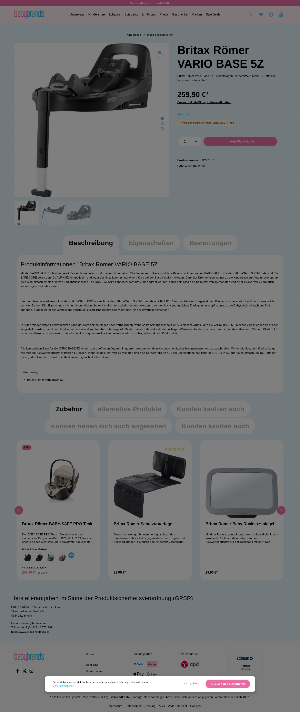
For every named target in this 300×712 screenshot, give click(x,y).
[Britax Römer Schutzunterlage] (150, 482)
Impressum (115, 706)
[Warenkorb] (281, 14)
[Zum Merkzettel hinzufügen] (159, 52)
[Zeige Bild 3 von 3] (162, 128)
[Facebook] (18, 672)
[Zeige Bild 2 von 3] (162, 123)
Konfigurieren (191, 683)
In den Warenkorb (240, 141)
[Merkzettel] (261, 14)
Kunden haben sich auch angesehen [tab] (108, 426)
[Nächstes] (281, 510)
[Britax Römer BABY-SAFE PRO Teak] (58, 482)
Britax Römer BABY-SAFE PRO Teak (57, 524)
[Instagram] (31, 672)
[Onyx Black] (28, 557)
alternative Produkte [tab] (129, 409)
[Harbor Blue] (51, 557)
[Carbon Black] (39, 557)
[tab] (91, 247)
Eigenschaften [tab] (151, 243)
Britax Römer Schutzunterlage (143, 524)
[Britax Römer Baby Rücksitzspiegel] (242, 482)
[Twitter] (25, 672)
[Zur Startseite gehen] (29, 14)
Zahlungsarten (142, 654)
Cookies (195, 706)
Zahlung (150, 706)
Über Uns (92, 664)
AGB (162, 706)
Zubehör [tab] (69, 409)
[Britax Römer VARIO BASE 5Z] (91, 120)
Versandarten (190, 654)
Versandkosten (121, 697)
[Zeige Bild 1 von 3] (162, 118)
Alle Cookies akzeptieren (228, 683)
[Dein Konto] (271, 14)
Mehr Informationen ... (64, 685)
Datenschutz (134, 706)
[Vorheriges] (18, 510)
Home (90, 654)
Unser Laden (94, 671)
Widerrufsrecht (177, 706)
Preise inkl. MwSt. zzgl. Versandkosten (204, 102)
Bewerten (183, 114)
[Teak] (62, 557)
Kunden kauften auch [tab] (210, 409)
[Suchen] (251, 14)
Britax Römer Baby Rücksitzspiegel (240, 524)
